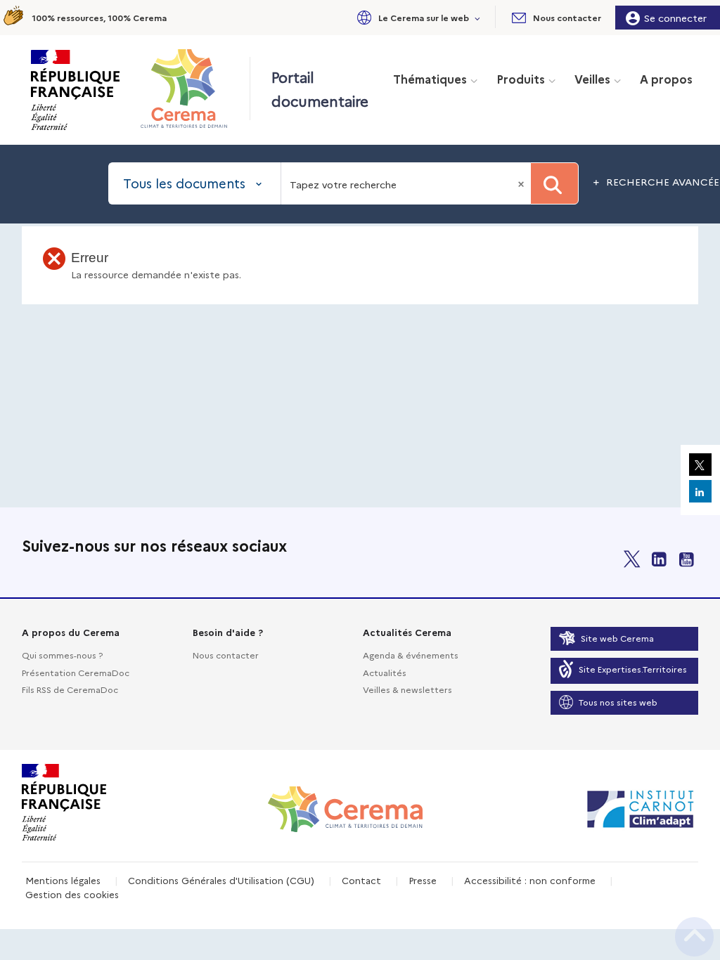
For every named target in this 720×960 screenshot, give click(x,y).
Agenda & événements (410, 655)
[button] (416, 17)
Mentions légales (63, 880)
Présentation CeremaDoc (75, 672)
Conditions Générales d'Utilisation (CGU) (221, 880)
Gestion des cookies (72, 894)
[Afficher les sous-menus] (478, 17)
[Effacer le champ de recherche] (522, 183)
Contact (361, 880)
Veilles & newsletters (407, 689)
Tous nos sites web (618, 702)
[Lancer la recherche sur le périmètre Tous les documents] (554, 183)
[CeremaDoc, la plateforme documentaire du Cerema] (187, 88)
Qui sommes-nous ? (62, 655)
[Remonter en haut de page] (694, 936)
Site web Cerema (617, 638)
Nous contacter (226, 655)
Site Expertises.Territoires (633, 669)
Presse (423, 880)
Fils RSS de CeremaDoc (70, 689)
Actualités (384, 672)
